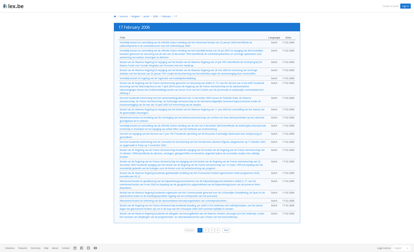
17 (175, 16)
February (166, 16)
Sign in (405, 6)
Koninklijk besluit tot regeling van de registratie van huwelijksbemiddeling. (158, 78)
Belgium (135, 16)
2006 (155, 16)
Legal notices (384, 248)
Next (226, 230)
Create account (391, 6)
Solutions (10, 248)
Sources (124, 16)
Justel (146, 16)
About (55, 248)
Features (22, 248)
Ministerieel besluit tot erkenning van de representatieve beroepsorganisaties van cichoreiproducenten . (174, 200)
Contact (66, 248)
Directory (35, 248)
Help (46, 248)
